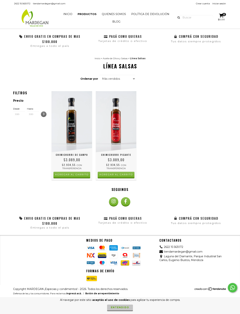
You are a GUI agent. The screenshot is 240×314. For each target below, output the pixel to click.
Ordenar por (89, 78)
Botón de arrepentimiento (102, 293)
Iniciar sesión (219, 3)
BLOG (116, 21)
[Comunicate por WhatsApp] (232, 287)
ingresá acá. (74, 293)
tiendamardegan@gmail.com (49, 3)
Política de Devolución (150, 14)
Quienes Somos (114, 14)
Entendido (120, 307)
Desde (16, 108)
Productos (87, 14)
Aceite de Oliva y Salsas (115, 58)
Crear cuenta (203, 3)
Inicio (67, 14)
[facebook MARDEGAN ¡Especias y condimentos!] (125, 202)
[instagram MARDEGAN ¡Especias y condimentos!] (113, 202)
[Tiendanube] (210, 289)
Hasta (30, 108)
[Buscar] (177, 17)
